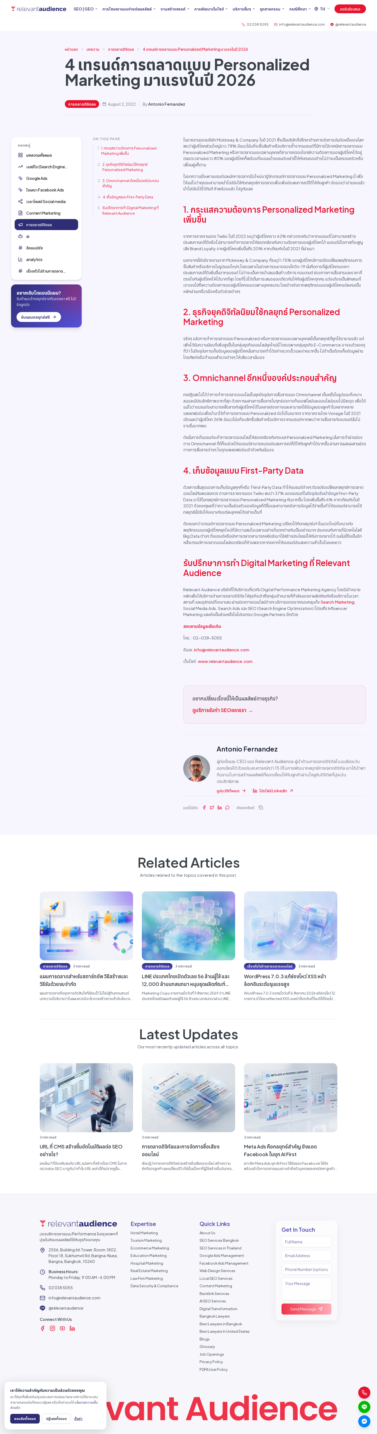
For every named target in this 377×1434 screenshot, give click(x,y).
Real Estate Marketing (149, 1270)
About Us (207, 1233)
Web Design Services (217, 1270)
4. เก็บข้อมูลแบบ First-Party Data (128, 197)
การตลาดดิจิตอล (121, 49)
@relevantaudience (66, 1307)
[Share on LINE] (227, 807)
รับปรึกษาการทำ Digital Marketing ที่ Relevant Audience (130, 210)
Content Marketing (216, 1286)
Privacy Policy (211, 1362)
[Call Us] (364, 1393)
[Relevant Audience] (38, 9)
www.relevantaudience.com (225, 661)
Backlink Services (214, 1293)
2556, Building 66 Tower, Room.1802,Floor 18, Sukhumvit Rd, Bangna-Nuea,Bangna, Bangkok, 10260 (83, 1255)
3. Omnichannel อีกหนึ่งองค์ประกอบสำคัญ (130, 183)
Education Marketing (149, 1255)
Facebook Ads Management (224, 1263)
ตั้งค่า (78, 1418)
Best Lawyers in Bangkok (221, 1324)
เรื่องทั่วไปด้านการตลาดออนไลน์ (269, 966)
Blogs (205, 1339)
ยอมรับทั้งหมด (25, 1418)
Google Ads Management (222, 1255)
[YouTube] (62, 1328)
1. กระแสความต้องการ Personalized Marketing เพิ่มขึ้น (128, 151)
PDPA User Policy (214, 1369)
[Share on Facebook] (204, 807)
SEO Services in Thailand (220, 1248)
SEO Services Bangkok (219, 1240)
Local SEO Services (216, 1278)
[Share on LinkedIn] (219, 807)
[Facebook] (42, 1328)
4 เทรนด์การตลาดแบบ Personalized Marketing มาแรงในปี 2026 (195, 49)
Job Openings (212, 1354)
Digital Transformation (218, 1309)
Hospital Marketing (147, 1263)
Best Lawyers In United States (225, 1331)
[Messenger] (364, 1421)
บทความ (93, 49)
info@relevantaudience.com (221, 649)
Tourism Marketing (146, 1240)
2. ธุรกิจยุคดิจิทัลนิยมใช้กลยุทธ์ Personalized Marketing (125, 167)
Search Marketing (337, 601)
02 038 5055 (61, 1287)
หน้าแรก (71, 49)
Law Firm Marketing (147, 1278)
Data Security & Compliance (154, 1286)
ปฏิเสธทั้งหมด (56, 1418)
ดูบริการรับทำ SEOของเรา (222, 710)
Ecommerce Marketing (150, 1248)
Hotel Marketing (144, 1233)
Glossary (207, 1346)
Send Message (303, 1309)
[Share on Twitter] (212, 807)
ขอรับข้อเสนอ (350, 8)
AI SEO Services (213, 1301)
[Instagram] (52, 1328)
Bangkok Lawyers (215, 1316)
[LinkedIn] (72, 1328)
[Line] (364, 1407)
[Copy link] (261, 807)
